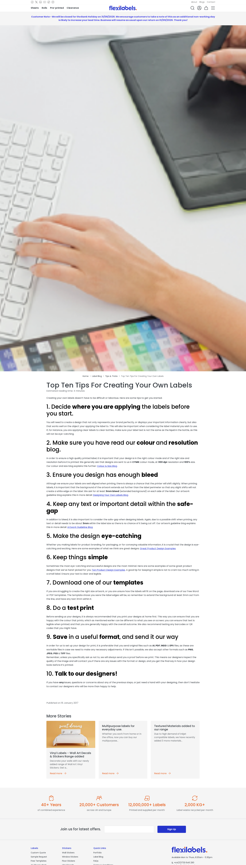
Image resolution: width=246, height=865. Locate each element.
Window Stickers (70, 856)
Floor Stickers (68, 860)
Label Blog (98, 856)
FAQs (95, 860)
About (194, 2)
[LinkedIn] (40, 2)
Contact (211, 2)
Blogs (202, 2)
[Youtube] (44, 2)
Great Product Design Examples (158, 548)
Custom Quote (38, 852)
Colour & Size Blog (107, 466)
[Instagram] (52, 2)
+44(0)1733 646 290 (183, 862)
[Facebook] (32, 2)
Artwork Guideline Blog (80, 527)
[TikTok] (48, 2)
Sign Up (171, 829)
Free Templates (38, 860)
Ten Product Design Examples (108, 570)
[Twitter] (36, 2)
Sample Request (39, 856)
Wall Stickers (68, 852)
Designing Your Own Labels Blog (110, 495)
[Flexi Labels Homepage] (123, 8)
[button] (192, 8)
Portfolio (97, 852)
